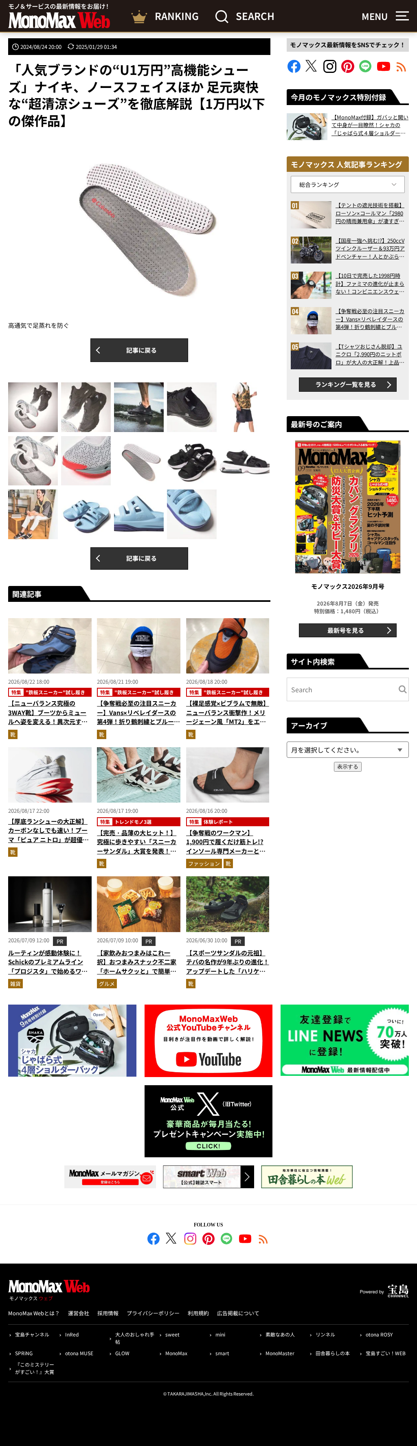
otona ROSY (379, 1334)
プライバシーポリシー (153, 1313)
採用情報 (108, 1313)
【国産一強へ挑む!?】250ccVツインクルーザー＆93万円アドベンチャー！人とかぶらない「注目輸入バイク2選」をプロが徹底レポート (370, 249)
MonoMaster (280, 1352)
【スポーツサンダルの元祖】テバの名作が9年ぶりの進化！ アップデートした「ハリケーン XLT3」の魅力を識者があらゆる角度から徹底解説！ (227, 971)
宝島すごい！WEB (386, 1352)
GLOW (122, 1352)
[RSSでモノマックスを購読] (263, 1240)
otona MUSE (79, 1352)
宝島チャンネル (32, 1334)
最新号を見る (345, 630)
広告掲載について (238, 1313)
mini (220, 1334)
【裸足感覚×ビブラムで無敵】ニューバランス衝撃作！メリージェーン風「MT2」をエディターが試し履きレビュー (227, 717)
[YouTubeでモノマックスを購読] (383, 70)
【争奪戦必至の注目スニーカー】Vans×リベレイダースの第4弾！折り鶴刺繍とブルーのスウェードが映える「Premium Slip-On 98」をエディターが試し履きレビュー (370, 319)
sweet (172, 1334)
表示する (347, 767)
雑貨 (15, 983)
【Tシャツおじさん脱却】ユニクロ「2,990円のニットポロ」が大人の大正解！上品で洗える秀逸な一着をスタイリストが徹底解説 (370, 354)
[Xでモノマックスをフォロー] (311, 70)
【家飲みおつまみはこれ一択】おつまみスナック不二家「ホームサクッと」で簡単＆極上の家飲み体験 (136, 966)
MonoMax (176, 1352)
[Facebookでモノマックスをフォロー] (294, 70)
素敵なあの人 (280, 1334)
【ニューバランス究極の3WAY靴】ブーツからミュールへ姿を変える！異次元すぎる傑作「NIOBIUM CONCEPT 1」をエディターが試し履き (49, 721)
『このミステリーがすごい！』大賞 (34, 1368)
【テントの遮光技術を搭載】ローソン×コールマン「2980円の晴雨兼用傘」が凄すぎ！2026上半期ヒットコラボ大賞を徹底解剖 (370, 213)
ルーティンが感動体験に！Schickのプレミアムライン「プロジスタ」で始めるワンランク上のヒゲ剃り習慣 (48, 966)
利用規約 (198, 1313)
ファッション (204, 863)
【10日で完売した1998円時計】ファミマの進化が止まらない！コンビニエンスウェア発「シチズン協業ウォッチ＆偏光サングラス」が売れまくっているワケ (370, 284)
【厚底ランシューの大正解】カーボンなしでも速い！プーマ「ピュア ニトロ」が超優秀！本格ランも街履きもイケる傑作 (48, 839)
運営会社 (78, 1313)
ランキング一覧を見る (345, 384)
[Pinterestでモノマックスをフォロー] (347, 70)
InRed (72, 1334)
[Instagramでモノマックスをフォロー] (329, 70)
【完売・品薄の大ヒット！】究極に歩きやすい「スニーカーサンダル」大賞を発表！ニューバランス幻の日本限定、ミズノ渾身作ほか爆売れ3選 (136, 850)
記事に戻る (141, 350)
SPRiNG (24, 1352)
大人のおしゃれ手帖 (134, 1338)
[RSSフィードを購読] (401, 70)
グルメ (107, 983)
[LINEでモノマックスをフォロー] (365, 70)
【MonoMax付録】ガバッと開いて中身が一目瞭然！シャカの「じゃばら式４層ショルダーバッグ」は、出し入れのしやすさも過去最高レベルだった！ (369, 125)
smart (222, 1352)
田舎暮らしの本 (333, 1352)
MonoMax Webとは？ (34, 1313)
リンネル (325, 1334)
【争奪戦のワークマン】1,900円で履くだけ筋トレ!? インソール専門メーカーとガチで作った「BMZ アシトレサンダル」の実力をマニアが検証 (227, 855)
